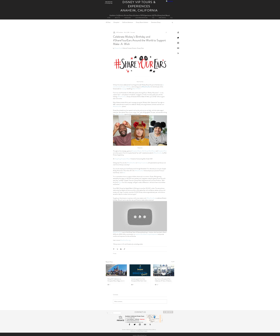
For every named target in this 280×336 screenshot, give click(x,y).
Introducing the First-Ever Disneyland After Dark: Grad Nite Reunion (138, 280)
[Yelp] (178, 53)
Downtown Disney (155, 22)
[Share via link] (124, 249)
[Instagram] (178, 43)
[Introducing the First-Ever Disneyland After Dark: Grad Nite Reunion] (140, 270)
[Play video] (140, 216)
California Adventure (127, 22)
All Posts (108, 22)
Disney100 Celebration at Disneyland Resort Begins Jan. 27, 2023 (116, 280)
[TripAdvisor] (178, 48)
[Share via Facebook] (113, 249)
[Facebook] (178, 32)
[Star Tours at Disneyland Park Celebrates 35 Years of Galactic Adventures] (163, 270)
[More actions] (166, 32)
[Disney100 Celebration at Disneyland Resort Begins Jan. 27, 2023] (116, 270)
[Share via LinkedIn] (121, 249)
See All (172, 261)
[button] (172, 22)
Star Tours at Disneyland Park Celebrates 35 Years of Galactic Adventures (163, 280)
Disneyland (116, 22)
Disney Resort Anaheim (142, 22)
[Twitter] (178, 38)
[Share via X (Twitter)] (117, 249)
